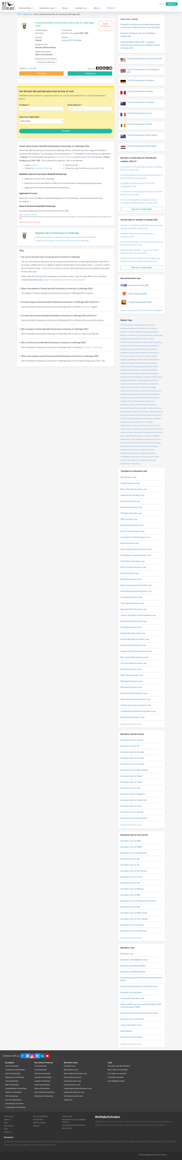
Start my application (89, 593)
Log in (103, 608)
